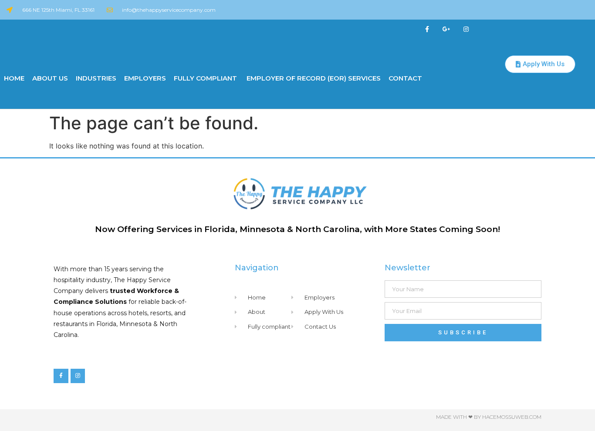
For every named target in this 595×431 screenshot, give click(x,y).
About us (50, 78)
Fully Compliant (205, 78)
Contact (405, 78)
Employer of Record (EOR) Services (313, 78)
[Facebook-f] (427, 29)
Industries (96, 78)
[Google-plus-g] (446, 29)
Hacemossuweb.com (511, 417)
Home (14, 78)
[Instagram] (466, 29)
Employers (145, 78)
